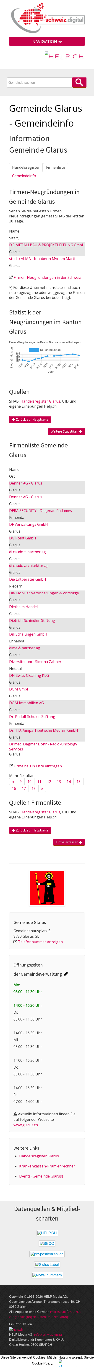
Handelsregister (26, 167)
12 (49, 781)
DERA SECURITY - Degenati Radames (40, 510)
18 (33, 788)
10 (29, 781)
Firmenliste (55, 167)
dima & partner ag (24, 647)
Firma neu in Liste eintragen (38, 766)
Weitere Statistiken (65, 431)
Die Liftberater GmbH (27, 579)
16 (14, 788)
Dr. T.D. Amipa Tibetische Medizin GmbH (43, 730)
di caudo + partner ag (27, 551)
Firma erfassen (67, 842)
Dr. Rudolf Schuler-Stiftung (32, 716)
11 (39, 781)
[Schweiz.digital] (47, 18)
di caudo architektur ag (29, 565)
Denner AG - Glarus (25, 483)
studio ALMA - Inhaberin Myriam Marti (42, 258)
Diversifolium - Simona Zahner (35, 661)
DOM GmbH (19, 689)
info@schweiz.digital (48, 1334)
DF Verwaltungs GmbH (28, 524)
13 (59, 781)
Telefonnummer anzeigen (40, 941)
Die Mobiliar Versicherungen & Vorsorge (44, 593)
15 (78, 781)
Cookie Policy (42, 1363)
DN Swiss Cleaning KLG (29, 675)
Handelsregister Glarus (40, 401)
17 (24, 788)
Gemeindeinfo (24, 175)
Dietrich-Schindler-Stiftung (32, 620)
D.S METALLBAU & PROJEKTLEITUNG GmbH (47, 244)
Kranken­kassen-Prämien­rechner (47, 1166)
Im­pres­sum (58, 1312)
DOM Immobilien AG (26, 702)
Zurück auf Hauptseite (31, 419)
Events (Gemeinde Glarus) (41, 1176)
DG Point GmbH (22, 538)
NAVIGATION (45, 41)
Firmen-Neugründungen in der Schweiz (47, 277)
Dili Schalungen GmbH (28, 634)
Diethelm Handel (23, 606)
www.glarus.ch (25, 1124)
